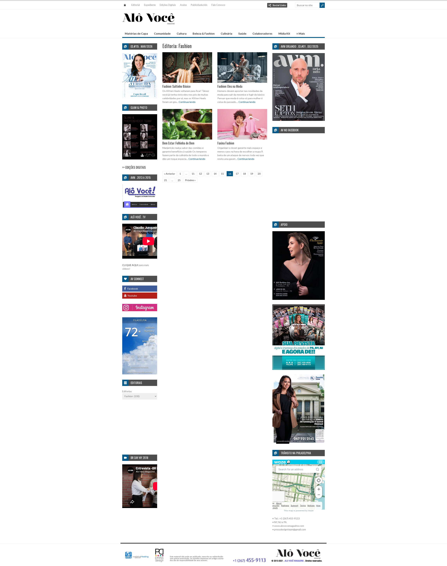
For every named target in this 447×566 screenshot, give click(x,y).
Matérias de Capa (136, 33)
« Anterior (169, 173)
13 (207, 173)
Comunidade (162, 33)
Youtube (132, 295)
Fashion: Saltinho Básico (176, 86)
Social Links (279, 5)
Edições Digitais (168, 4)
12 (200, 173)
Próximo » (190, 180)
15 (222, 173)
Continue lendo (187, 101)
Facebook (132, 288)
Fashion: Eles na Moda (229, 86)
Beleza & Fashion (204, 33)
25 (179, 180)
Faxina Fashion (225, 143)
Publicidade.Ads (199, 4)
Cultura (181, 33)
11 (193, 173)
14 (215, 173)
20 (259, 173)
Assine (183, 4)
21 (165, 180)
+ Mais (300, 33)
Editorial (135, 4)
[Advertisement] (261, 21)
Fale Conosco (218, 4)
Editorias (127, 391)
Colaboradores (262, 33)
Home (124, 3)
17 (237, 173)
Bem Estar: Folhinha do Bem (178, 143)
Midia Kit (284, 33)
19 (251, 173)
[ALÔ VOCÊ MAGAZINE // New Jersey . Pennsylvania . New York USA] (148, 22)
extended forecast (139, 367)
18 (244, 173)
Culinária (226, 33)
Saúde (242, 33)
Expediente (150, 4)
